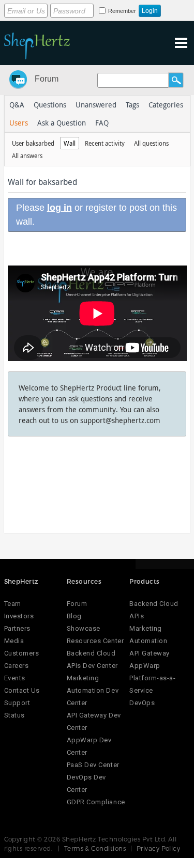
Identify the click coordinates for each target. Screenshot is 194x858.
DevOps (142, 703)
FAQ (102, 123)
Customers (21, 653)
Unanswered (96, 105)
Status (14, 715)
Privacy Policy (159, 848)
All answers (27, 155)
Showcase (83, 628)
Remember (122, 11)
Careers (16, 665)
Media (14, 641)
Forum (46, 78)
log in (59, 207)
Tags (132, 105)
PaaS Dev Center (93, 765)
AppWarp (144, 665)
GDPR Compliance (96, 802)
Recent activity (105, 143)
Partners (17, 628)
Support (17, 703)
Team (12, 603)
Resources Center (95, 641)
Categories (165, 105)
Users (18, 123)
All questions (151, 143)
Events (14, 678)
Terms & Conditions (95, 848)
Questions (50, 105)
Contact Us (22, 690)
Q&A (16, 105)
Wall (70, 143)
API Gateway (149, 653)
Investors (19, 616)
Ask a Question (61, 123)
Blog (74, 616)
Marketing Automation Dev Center (92, 690)
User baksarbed (33, 143)
